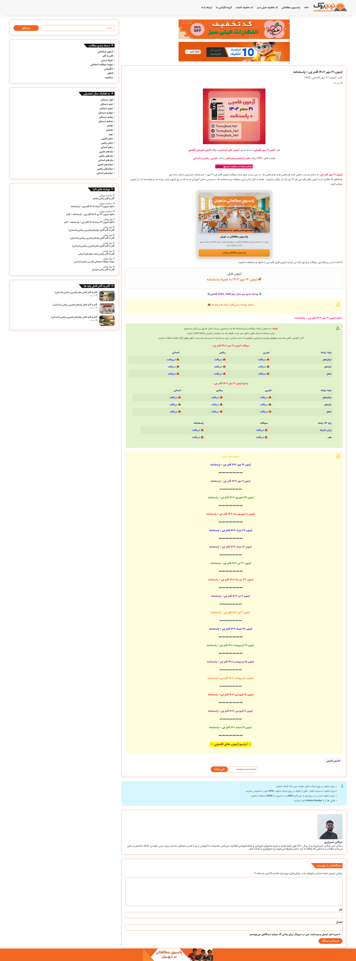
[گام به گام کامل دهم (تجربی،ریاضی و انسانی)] (107, 296)
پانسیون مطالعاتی (291, 8)
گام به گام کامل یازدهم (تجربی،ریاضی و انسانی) (75, 305)
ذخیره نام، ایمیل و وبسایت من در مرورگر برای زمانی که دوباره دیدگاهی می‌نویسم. (294, 934)
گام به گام (108, 56)
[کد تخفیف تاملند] (234, 51)
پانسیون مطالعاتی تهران (234, 253)
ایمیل (339, 922)
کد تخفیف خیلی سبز (267, 8)
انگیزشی (108, 69)
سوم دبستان (106, 108)
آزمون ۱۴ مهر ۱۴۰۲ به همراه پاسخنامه (232, 279)
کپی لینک (219, 769)
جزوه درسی (107, 60)
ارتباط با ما (207, 8)
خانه (306, 8)
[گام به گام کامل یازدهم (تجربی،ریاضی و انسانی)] (107, 308)
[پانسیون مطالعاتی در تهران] (234, 213)
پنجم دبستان (106, 117)
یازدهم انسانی (105, 160)
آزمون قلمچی (332, 761)
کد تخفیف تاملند (244, 8)
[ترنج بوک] (330, 8)
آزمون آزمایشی (105, 52)
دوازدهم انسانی (105, 173)
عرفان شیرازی (333, 842)
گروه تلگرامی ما (224, 8)
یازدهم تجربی (106, 152)
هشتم (109, 130)
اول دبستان (107, 100)
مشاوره (109, 78)
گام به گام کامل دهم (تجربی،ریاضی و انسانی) (76, 292)
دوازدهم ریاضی (105, 169)
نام (341, 909)
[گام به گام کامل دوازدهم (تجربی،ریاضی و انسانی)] (107, 321)
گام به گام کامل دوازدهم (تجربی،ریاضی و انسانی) (74, 317)
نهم (111, 134)
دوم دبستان (106, 104)
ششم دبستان (105, 121)
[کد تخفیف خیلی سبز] (234, 29)
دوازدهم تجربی (105, 165)
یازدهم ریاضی (106, 156)
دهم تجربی (107, 139)
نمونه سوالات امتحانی (102, 65)
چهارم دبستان (105, 113)
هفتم (110, 126)
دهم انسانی (107, 147)
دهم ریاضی (107, 143)
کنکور (110, 73)
